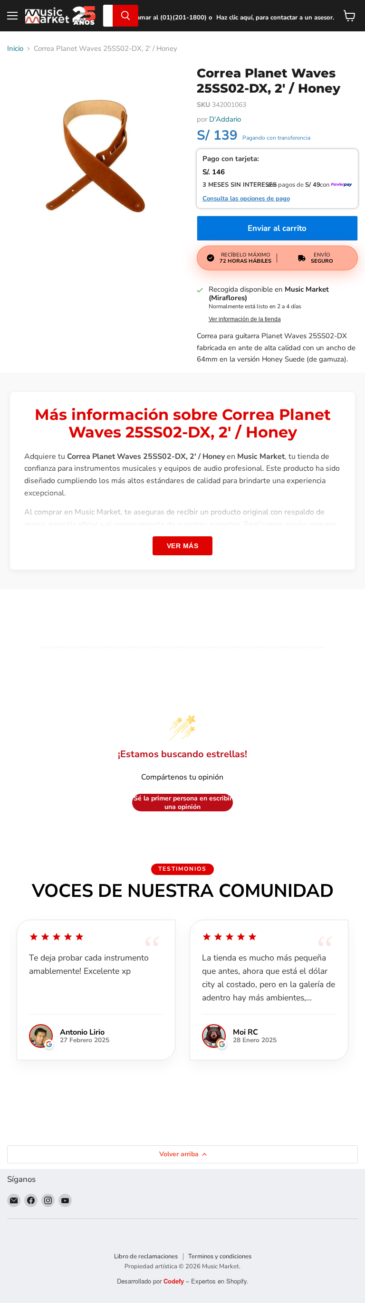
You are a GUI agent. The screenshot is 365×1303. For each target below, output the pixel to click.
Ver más (183, 546)
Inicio (15, 49)
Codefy (174, 1280)
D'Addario (225, 119)
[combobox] (108, 16)
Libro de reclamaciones (146, 1256)
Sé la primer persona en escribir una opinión (183, 802)
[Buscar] (125, 16)
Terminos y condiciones (219, 1256)
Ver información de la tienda (245, 319)
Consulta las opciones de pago (246, 198)
